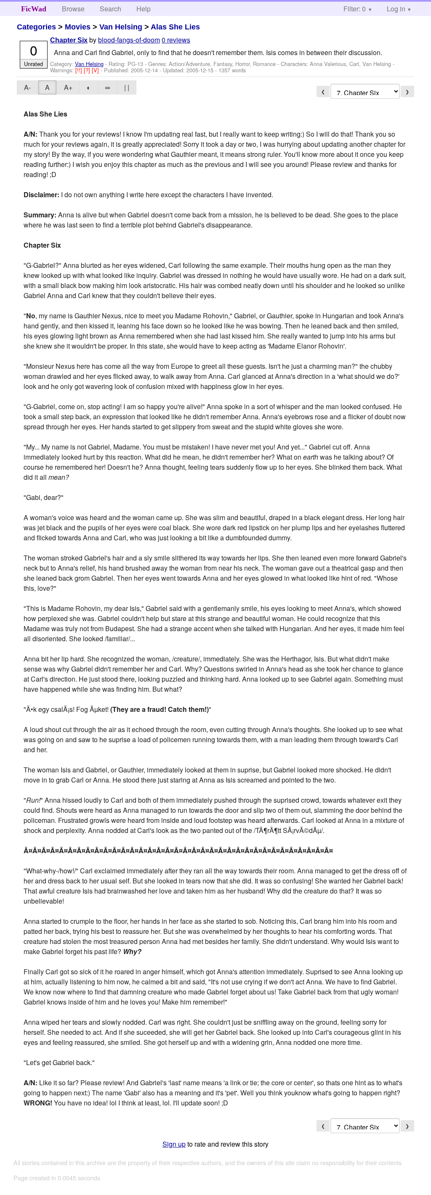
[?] (88, 70)
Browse (73, 8)
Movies (77, 27)
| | (126, 87)
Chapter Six (69, 40)
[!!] (79, 70)
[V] (96, 70)
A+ (68, 87)
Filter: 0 (354, 8)
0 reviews (176, 40)
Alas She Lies (175, 27)
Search (110, 8)
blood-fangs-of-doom (129, 40)
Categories (36, 27)
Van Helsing (120, 27)
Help (143, 8)
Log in (396, 8)
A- (27, 87)
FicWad (33, 9)
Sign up (174, 1144)
